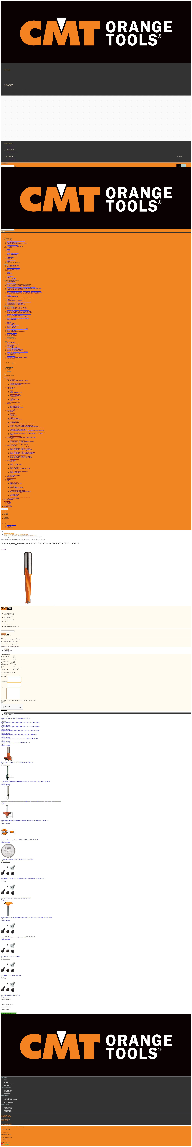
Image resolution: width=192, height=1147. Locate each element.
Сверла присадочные (9, 306)
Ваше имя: (3, 676)
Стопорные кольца (11, 259)
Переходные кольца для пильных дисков (17, 243)
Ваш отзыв (3, 699)
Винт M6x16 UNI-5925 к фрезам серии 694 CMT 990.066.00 (16, 898)
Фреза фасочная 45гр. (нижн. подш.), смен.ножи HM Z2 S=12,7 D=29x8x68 (20, 722)
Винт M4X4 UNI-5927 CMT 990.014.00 (11, 975)
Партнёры (6, 1100)
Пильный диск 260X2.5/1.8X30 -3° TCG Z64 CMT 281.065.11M (17, 859)
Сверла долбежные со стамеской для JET (17, 329)
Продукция (9, 238)
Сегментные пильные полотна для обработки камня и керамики (23, 293)
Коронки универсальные (13, 269)
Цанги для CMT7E (11, 278)
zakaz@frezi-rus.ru (5, 1139)
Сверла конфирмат (11, 330)
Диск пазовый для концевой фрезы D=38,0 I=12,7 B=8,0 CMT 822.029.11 (19, 839)
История (9, 503)
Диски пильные (8, 239)
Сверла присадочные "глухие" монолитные (18, 310)
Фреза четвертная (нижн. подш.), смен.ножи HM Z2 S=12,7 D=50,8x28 (19, 734)
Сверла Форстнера (11, 326)
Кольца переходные (12, 254)
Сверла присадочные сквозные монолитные (18, 318)
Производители (8, 1098)
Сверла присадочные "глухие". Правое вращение (19, 312)
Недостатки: (4, 687)
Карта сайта (7, 1093)
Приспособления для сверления (15, 303)
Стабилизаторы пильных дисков (15, 246)
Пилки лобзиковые (11, 281)
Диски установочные (12, 242)
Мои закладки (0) (11, 144)
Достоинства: (4, 681)
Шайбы (8, 261)
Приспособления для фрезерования (16, 304)
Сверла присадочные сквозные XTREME (17, 316)
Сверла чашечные (11, 319)
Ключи (8, 251)
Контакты (6, 518)
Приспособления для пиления (14, 300)
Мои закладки (7, 1110)
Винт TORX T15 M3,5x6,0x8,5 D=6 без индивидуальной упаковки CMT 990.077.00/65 (23, 878)
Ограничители (10, 345)
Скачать (9, 505)
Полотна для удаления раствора (15, 289)
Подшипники (10, 257)
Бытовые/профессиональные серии (16, 241)
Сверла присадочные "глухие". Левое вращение (19, 311)
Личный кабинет (8, 1107)
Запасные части (8, 247)
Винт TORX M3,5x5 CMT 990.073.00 (10, 995)
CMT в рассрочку (10, 362)
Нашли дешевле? (8, 623)
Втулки (8, 272)
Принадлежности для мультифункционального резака (17, 284)
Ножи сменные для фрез (13, 343)
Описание (6, 649)
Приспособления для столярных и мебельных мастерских (18, 297)
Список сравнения (11, 145)
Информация (9, 367)
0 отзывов (3, 549)
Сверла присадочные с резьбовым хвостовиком (19, 314)
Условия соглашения (9, 1083)
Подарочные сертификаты (10, 1099)
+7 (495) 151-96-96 (8, 84)
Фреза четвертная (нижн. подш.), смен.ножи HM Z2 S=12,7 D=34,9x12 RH (20, 730)
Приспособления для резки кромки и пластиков (19, 301)
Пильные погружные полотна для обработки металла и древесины (24, 288)
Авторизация (7, 70)
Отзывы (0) (6, 651)
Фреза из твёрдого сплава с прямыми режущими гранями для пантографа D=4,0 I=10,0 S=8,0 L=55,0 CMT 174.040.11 (31, 801)
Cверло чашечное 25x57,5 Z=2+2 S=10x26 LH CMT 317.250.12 (17, 762)
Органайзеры (10, 346)
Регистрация (7, 69)
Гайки (8, 250)
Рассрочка (6, 515)
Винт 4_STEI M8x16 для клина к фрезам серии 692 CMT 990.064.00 (18, 937)
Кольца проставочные (12, 255)
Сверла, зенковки (8, 320)
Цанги (8, 277)
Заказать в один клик (6, 635)
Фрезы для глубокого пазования (15, 349)
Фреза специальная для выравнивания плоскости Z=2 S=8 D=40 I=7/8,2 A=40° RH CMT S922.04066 (26, 917)
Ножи (8, 299)
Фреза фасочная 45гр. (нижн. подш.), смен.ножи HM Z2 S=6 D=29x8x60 (19, 738)
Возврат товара (7, 1091)
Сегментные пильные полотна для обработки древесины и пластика (24, 292)
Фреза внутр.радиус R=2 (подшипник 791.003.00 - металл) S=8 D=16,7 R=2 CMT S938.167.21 (24, 820)
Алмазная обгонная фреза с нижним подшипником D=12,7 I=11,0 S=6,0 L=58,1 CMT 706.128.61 (25, 781)
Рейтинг (3, 701)
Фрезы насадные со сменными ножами (17, 357)
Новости (6, 517)
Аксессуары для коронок (13, 265)
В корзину (3, 634)
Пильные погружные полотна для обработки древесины (21, 287)
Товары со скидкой (8, 1102)
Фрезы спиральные (11, 358)
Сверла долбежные (11, 327)
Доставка (9, 502)
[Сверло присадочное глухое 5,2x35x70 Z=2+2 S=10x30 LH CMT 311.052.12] (28, 605)
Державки (9, 273)
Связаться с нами (8, 1090)
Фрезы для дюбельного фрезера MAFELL (17, 352)
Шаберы (9, 295)
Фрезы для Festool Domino (13, 348)
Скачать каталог (10, 375)
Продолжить (4, 710)
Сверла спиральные (12, 333)
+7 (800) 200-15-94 (8, 85)
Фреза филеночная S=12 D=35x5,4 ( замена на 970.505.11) (15, 718)
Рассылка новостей (8, 1111)
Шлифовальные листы (12, 296)
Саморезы (9, 258)
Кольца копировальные (13, 253)
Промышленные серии (12, 245)
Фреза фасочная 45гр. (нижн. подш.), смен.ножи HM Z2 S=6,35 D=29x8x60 (20, 726)
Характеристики (8, 650)
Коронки (6, 264)
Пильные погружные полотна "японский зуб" (18, 285)
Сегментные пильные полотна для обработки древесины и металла (24, 291)
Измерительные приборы (13, 262)
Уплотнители (10, 339)
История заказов (8, 1108)
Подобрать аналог (5, 725)
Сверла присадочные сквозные (14, 315)
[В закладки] (7, 634)
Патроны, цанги (8, 270)
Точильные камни (11, 338)
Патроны (9, 274)
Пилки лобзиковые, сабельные (11, 280)
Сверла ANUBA (11, 323)
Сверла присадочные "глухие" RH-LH (16, 307)
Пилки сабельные (11, 282)
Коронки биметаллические (13, 268)
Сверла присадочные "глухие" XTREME (17, 308)
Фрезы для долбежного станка (14, 350)
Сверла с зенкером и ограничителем (16, 331)
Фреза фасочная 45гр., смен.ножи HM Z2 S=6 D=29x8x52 (15, 742)
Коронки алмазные (11, 266)
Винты (8, 249)
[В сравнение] (8, 634)
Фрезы (5, 341)
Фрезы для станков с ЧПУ (13, 353)
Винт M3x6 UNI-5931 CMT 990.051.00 (10, 956)
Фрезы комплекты (11, 354)
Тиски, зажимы (10, 337)
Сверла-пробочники (12, 335)
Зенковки (9, 322)
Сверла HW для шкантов (13, 324)
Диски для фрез (11, 342)
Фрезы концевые (11, 356)
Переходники (10, 276)
